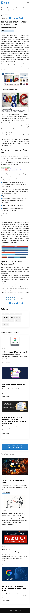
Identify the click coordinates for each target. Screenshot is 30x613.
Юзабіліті (6, 324)
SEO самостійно (10, 8)
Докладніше (6, 362)
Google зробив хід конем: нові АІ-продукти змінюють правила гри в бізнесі (14, 588)
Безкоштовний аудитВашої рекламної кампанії (15, 447)
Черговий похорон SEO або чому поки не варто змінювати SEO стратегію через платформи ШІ (13, 516)
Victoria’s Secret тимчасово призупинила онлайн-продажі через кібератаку (15, 552)
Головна (3, 8)
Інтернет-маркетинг (8, 320)
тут (9, 277)
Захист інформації (15, 317)
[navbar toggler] (28, 2)
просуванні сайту (5, 242)
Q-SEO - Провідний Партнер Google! (14, 352)
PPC (4, 314)
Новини (17, 320)
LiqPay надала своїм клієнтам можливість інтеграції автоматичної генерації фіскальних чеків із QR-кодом (14, 420)
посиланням (7, 279)
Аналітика (6, 317)
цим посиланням (5, 131)
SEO (12, 30)
